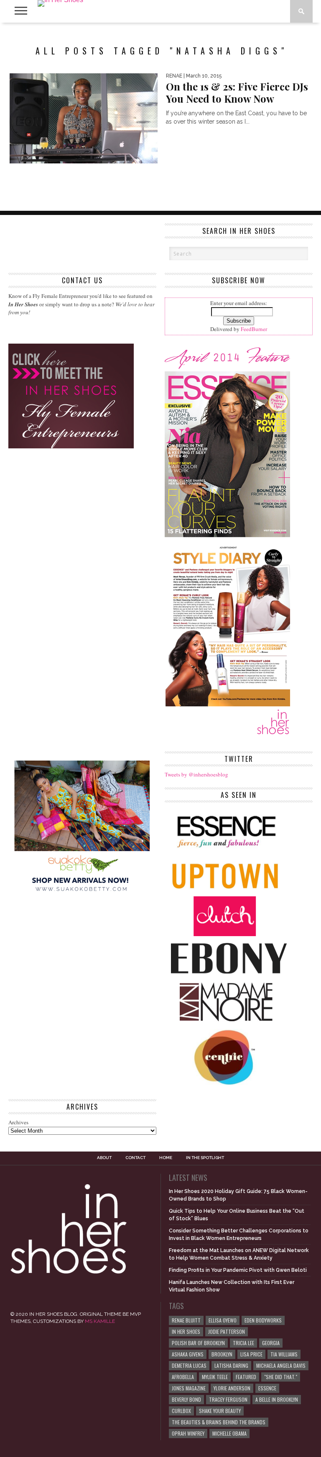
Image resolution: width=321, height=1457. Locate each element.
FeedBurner (254, 329)
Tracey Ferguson (228, 1399)
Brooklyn (221, 1354)
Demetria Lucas (189, 1365)
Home (165, 1158)
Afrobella (183, 1376)
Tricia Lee (243, 1342)
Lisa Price (251, 1354)
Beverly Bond (186, 1399)
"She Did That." (280, 1376)
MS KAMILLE (100, 1321)
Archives (18, 1122)
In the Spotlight (205, 1158)
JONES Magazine (189, 1388)
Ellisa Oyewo (223, 1320)
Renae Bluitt (186, 1320)
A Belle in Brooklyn (276, 1399)
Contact (135, 1158)
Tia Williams (284, 1354)
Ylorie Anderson (232, 1388)
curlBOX (181, 1410)
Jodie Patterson (226, 1331)
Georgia (271, 1342)
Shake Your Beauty (220, 1410)
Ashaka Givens (188, 1354)
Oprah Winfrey (188, 1433)
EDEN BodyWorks (263, 1320)
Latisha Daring (231, 1365)
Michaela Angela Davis (281, 1365)
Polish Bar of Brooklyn (198, 1342)
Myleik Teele (215, 1376)
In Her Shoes (186, 1331)
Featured (246, 1376)
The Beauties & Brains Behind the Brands (218, 1422)
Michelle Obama (229, 1433)
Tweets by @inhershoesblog (196, 774)
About (104, 1158)
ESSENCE (267, 1388)
